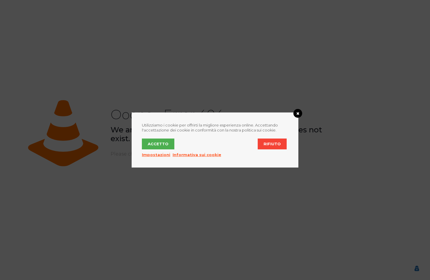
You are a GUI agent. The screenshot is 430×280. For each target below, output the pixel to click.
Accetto (158, 143)
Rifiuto (272, 143)
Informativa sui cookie (197, 154)
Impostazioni (156, 154)
